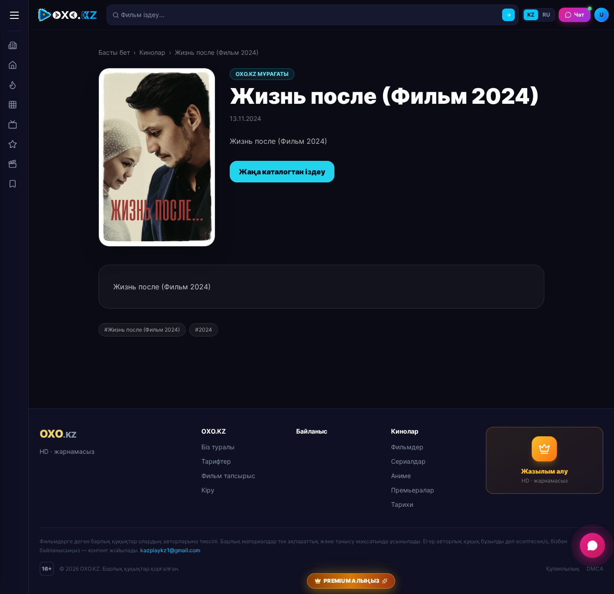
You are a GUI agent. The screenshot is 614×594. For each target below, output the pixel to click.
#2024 (203, 329)
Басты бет (114, 52)
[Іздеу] (508, 15)
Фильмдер (407, 447)
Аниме (401, 475)
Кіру (207, 490)
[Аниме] (13, 144)
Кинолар (152, 52)
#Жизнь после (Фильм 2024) (142, 329)
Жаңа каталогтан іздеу (282, 171)
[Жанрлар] (13, 105)
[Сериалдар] (13, 124)
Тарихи (402, 504)
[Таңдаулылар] (13, 184)
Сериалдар (408, 461)
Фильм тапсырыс (228, 475)
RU (546, 14)
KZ (530, 14)
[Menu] (14, 15)
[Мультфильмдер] (13, 164)
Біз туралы (218, 447)
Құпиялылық (562, 568)
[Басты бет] (13, 65)
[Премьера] (13, 85)
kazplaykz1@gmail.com (170, 550)
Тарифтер (216, 461)
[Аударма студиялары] (13, 45)
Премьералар (412, 490)
